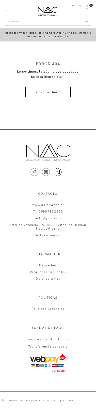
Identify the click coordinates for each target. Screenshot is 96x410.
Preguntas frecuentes (48, 272)
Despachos (48, 265)
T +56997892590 (48, 212)
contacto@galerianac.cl (48, 218)
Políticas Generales (48, 309)
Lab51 (69, 400)
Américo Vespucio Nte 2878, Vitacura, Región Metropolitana (47, 227)
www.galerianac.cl (48, 205)
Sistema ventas (48, 235)
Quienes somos (48, 279)
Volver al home (48, 92)
